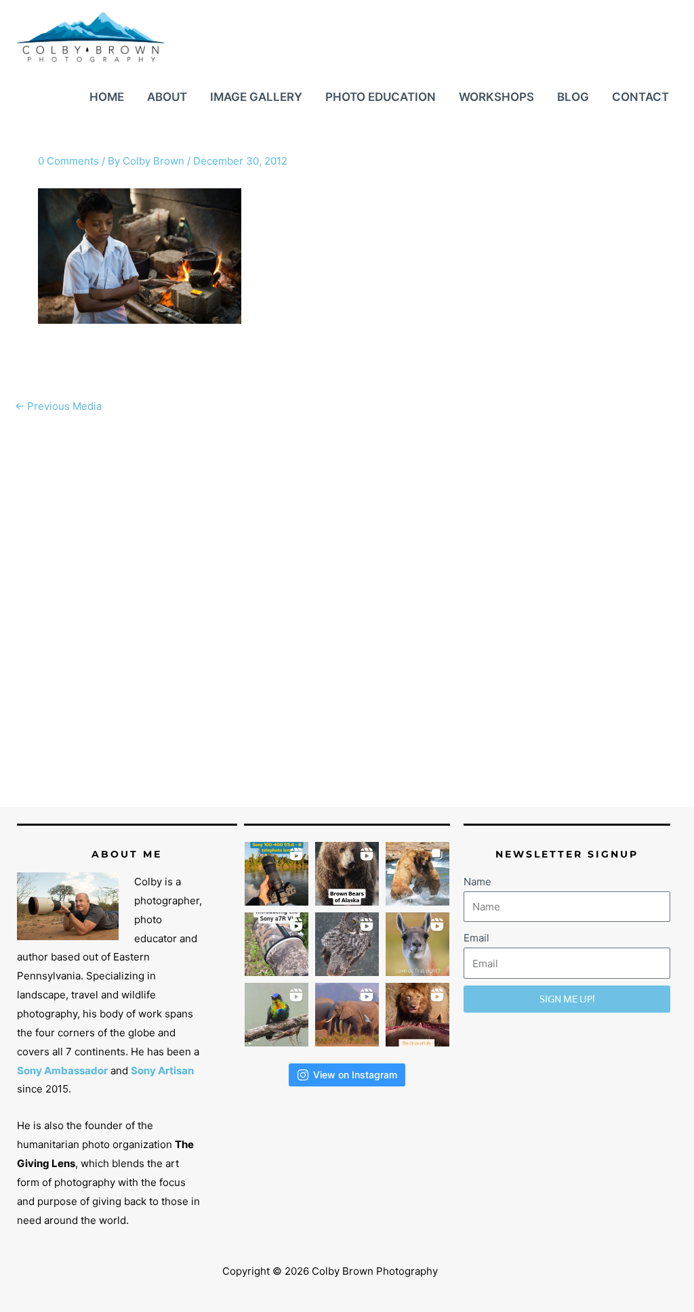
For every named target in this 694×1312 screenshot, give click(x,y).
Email (476, 937)
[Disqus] (347, 590)
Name (477, 881)
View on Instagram (355, 1074)
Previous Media (58, 406)
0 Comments (68, 160)
